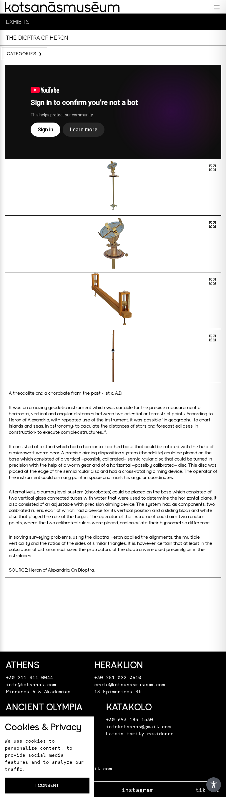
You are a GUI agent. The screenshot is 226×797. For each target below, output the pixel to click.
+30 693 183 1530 (129, 719)
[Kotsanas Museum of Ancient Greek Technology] (62, 7)
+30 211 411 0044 (29, 677)
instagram (137, 790)
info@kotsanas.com (31, 684)
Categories (21, 53)
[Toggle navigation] (216, 7)
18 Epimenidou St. (119, 691)
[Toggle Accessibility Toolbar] (214, 785)
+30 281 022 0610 (117, 677)
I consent (47, 785)
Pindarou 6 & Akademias (38, 691)
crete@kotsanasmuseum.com (129, 684)
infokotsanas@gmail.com (138, 726)
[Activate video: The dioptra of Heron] (113, 112)
